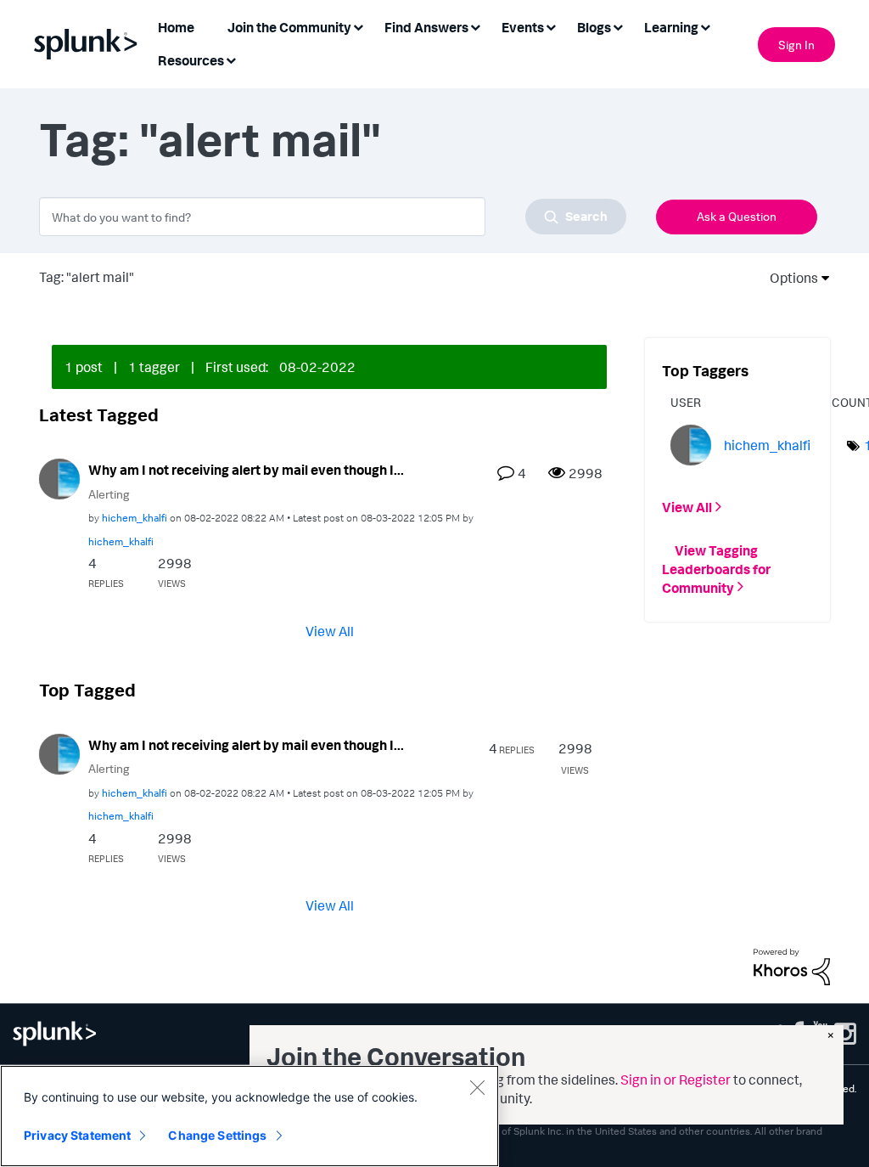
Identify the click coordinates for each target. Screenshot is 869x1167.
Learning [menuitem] (671, 27)
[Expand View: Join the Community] (358, 26)
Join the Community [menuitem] (289, 27)
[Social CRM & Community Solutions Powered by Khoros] (792, 964)
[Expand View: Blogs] (617, 26)
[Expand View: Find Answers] (475, 26)
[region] (249, 1116)
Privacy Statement (77, 1135)
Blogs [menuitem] (594, 27)
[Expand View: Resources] (230, 59)
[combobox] (332, 216)
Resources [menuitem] (191, 60)
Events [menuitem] (523, 27)
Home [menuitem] (176, 27)
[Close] (476, 1087)
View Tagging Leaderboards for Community (716, 568)
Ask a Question (736, 216)
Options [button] (788, 277)
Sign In (796, 44)
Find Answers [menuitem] (426, 27)
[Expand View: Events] (550, 26)
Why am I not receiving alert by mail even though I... (246, 469)
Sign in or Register (675, 1079)
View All (330, 630)
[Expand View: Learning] (705, 26)
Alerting (109, 494)
